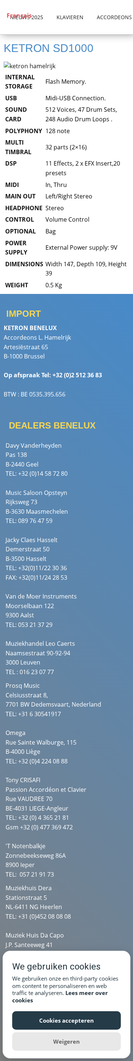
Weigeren (66, 1041)
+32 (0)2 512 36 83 (77, 375)
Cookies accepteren (66, 1020)
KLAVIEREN (70, 17)
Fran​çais (18, 15)
